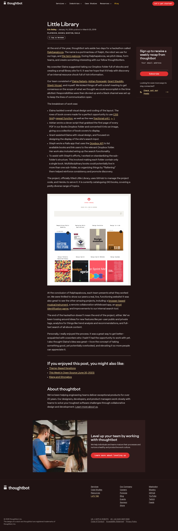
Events (123, 499)
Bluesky (152, 490)
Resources (104, 4)
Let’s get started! (163, 3)
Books (61, 33)
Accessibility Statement (115, 521)
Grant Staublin (115, 81)
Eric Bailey (52, 30)
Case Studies (91, 3)
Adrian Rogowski (97, 81)
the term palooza (71, 56)
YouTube (152, 496)
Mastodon (153, 487)
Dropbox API (96, 143)
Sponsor (123, 503)
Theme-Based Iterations (62, 368)
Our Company (126, 487)
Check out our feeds (151, 92)
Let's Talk (95, 496)
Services (60, 4)
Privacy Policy (131, 521)
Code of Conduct (97, 521)
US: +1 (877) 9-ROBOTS (99, 519)
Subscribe (154, 74)
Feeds (151, 503)
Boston (69, 33)
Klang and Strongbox (60, 377)
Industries (74, 4)
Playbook (52, 33)
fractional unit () (104, 118)
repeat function (64, 118)
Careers (123, 490)
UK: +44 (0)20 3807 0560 (120, 519)
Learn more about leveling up (110, 455)
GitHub (152, 493)
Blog (117, 3)
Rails (77, 33)
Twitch (152, 499)
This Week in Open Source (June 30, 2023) (71, 373)
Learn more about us (86, 407)
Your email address (151, 63)
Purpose (123, 493)
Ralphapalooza (55, 52)
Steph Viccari (54, 85)
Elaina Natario (79, 81)
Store (122, 506)
